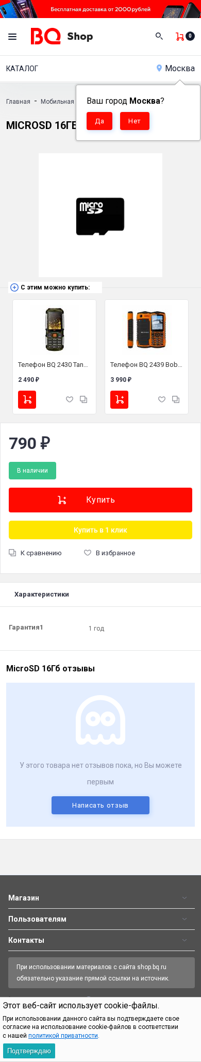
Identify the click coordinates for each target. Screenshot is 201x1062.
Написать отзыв (100, 805)
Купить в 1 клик (100, 530)
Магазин (23, 898)
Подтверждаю (29, 1051)
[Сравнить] (83, 399)
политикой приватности (63, 1035)
